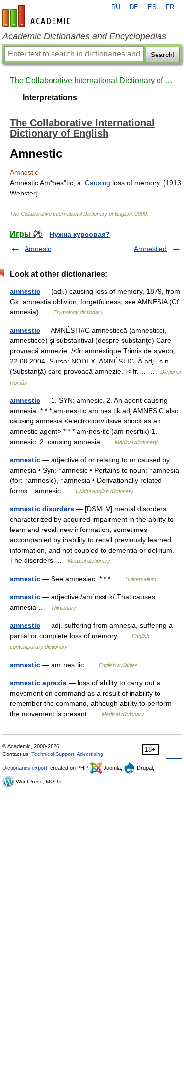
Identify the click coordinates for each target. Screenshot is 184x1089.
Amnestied (150, 248)
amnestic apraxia (38, 683)
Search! (163, 54)
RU (115, 7)
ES (152, 7)
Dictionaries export (24, 768)
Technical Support (52, 754)
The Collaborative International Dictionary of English (92, 80)
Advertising (90, 754)
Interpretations (50, 97)
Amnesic (38, 248)
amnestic (25, 291)
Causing (97, 183)
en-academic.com (37, 16)
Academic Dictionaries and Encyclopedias (84, 36)
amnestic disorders (42, 509)
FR (170, 7)
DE (134, 7)
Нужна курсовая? (80, 234)
